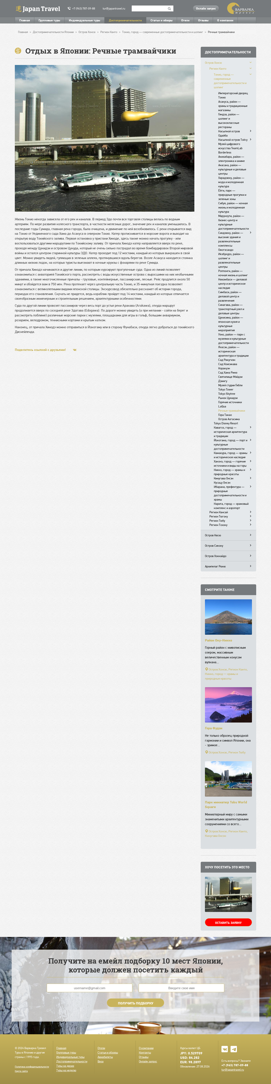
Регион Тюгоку (218, 516)
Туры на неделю (66, 1070)
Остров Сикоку (214, 545)
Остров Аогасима (229, 419)
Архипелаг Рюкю (215, 566)
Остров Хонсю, (218, 669)
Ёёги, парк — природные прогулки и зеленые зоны (232, 195)
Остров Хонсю (213, 62)
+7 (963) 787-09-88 (83, 8)
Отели (185, 20)
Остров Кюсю (213, 535)
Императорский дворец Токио (233, 95)
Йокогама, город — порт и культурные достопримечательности (230, 444)
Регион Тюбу (217, 520)
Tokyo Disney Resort (226, 423)
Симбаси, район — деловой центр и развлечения (230, 296)
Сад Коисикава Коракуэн (227, 366)
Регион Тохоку (218, 525)
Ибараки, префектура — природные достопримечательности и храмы (230, 493)
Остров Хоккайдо (215, 556)
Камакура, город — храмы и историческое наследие (230, 455)
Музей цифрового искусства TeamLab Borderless (230, 148)
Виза (101, 1061)
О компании (225, 20)
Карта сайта (21, 1071)
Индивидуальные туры (84, 20)
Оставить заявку (228, 923)
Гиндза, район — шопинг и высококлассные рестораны (228, 121)
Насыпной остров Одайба (229, 133)
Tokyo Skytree (226, 393)
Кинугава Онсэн (223, 478)
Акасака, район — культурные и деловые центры (232, 169)
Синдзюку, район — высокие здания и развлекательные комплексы (230, 239)
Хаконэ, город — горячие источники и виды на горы (230, 463)
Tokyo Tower (225, 389)
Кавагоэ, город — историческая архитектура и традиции (230, 432)
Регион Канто (217, 68)
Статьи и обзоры (162, 20)
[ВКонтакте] (74, 349)
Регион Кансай (218, 512)
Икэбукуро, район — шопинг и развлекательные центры (231, 260)
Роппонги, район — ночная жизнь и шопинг (233, 273)
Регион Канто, (238, 669)
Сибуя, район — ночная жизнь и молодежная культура (233, 207)
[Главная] (40, 8)
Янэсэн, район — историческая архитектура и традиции (233, 351)
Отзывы (203, 20)
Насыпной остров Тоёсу (232, 139)
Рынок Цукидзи (228, 398)
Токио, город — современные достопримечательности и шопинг (230, 81)
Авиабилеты (105, 1057)
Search (169, 8)
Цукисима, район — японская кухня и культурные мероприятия (230, 324)
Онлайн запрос (206, 8)
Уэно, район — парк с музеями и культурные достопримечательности (233, 339)
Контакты (145, 1052)
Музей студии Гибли (230, 385)
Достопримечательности (125, 20)
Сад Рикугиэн (226, 359)
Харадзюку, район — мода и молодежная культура (231, 182)
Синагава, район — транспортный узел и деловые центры (231, 309)
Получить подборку (135, 1003)
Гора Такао (225, 414)
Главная (24, 20)
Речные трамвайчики (231, 410)
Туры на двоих (65, 1065)
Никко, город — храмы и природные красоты (229, 472)
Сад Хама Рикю (227, 372)
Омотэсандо (225, 249)
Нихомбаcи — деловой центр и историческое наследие (232, 284)
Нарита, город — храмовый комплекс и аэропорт (231, 506)
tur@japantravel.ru (114, 8)
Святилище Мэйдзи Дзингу (230, 379)
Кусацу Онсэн (222, 482)
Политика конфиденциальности (32, 1066)
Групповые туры (49, 20)
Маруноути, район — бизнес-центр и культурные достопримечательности (233, 222)
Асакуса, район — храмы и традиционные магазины (232, 106)
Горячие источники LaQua (230, 404)
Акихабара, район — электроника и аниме (231, 159)
